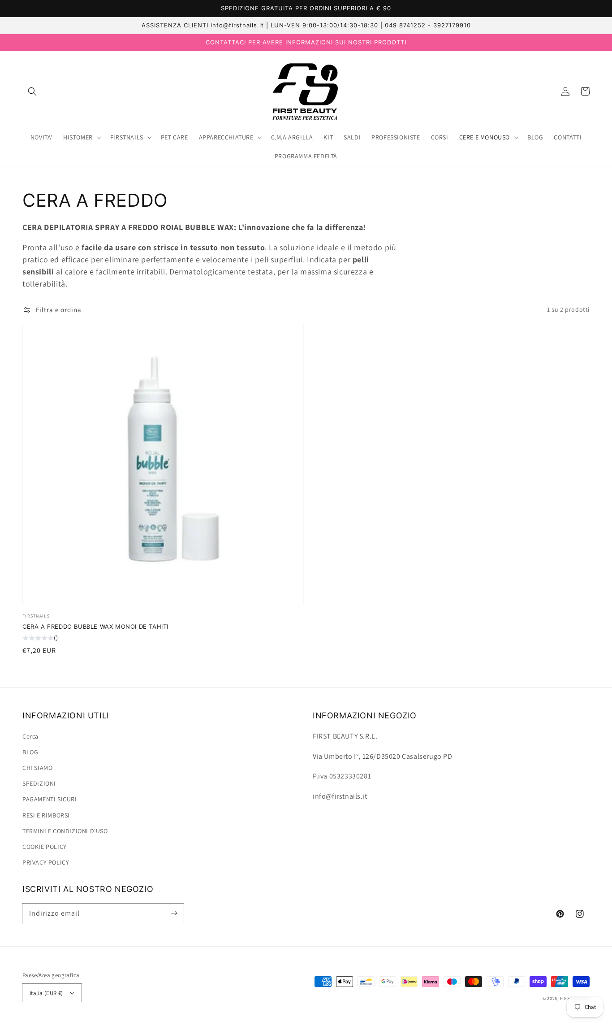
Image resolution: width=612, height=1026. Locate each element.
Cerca (30, 736)
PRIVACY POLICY (45, 862)
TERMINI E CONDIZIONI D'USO (65, 831)
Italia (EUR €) (46, 993)
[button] (32, 91)
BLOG (30, 752)
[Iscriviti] (174, 913)
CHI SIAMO (37, 768)
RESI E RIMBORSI (46, 815)
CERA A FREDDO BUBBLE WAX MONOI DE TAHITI (95, 626)
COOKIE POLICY (44, 847)
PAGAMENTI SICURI (49, 799)
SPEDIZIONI (39, 783)
